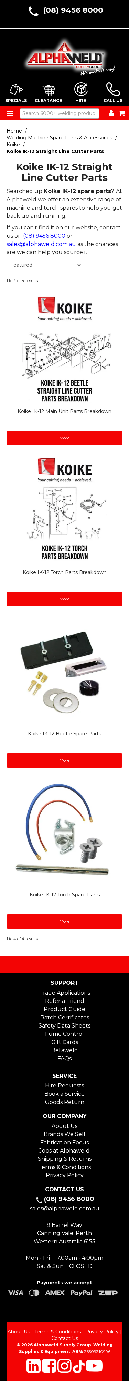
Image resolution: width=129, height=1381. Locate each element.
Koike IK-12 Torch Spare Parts (65, 895)
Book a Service (64, 1094)
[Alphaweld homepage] (65, 54)
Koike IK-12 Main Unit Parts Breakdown (64, 411)
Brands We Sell (64, 1134)
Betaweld (64, 1050)
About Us (64, 1126)
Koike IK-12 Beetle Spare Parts (64, 734)
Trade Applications (64, 993)
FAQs (64, 1058)
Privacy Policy (65, 1175)
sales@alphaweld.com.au (41, 244)
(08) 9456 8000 (73, 10)
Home (14, 131)
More (64, 437)
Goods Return (64, 1102)
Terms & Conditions (64, 1167)
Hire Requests (64, 1085)
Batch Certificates (64, 1017)
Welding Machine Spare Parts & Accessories (59, 138)
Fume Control (64, 1034)
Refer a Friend (64, 1001)
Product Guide (64, 1009)
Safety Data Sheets (64, 1025)
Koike (13, 144)
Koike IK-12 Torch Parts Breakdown (65, 572)
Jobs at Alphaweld (64, 1150)
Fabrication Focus (64, 1142)
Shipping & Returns (65, 1159)
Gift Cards (64, 1042)
